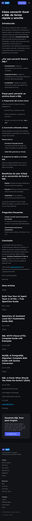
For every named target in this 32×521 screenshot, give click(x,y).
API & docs (5, 465)
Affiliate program (6, 502)
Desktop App (5, 470)
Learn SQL (5, 486)
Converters (5, 489)
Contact (4, 499)
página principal (16, 267)
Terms (3, 507)
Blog (3, 483)
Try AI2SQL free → (12, 434)
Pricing (4, 475)
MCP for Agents (6, 462)
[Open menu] (29, 3)
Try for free (22, 3)
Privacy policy (6, 504)
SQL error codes (6, 491)
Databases (5, 473)
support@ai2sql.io (8, 404)
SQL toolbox (5, 467)
